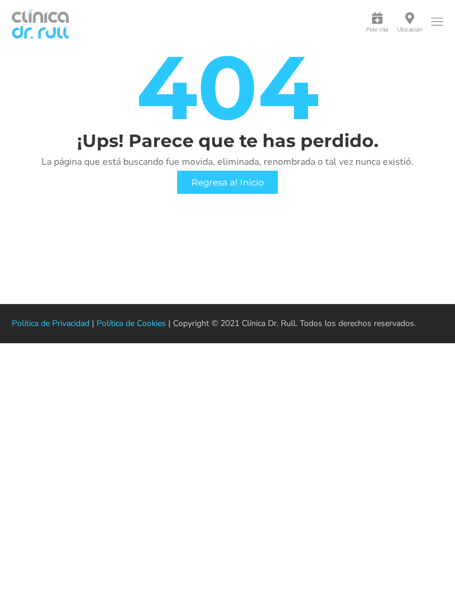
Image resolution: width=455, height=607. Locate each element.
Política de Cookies (131, 323)
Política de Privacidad (50, 323)
